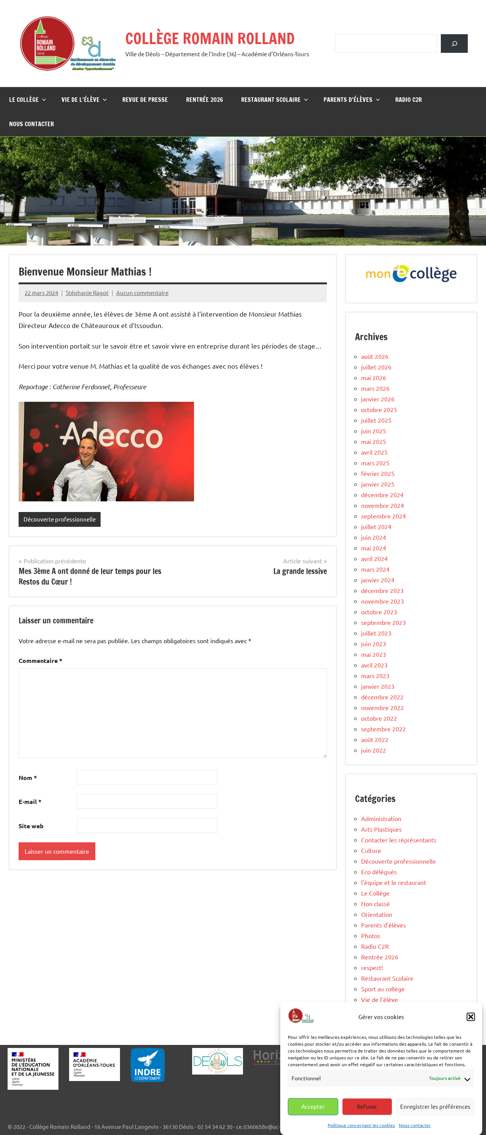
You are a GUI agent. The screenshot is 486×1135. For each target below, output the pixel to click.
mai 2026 (373, 377)
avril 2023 (374, 665)
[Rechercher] (454, 43)
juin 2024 (373, 537)
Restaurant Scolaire (271, 99)
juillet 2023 (376, 633)
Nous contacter (415, 1125)
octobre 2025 (379, 409)
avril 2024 (374, 558)
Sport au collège (383, 988)
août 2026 (374, 356)
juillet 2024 (376, 526)
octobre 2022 (379, 718)
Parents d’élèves (347, 99)
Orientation (376, 914)
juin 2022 (373, 750)
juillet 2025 (376, 420)
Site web (31, 826)
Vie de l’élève (80, 99)
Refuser (367, 1106)
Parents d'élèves (383, 925)
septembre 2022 (383, 728)
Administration (381, 818)
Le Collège (24, 99)
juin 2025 (373, 430)
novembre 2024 (382, 505)
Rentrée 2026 (204, 99)
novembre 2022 (382, 707)
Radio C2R (408, 99)
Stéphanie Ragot (87, 292)
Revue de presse (145, 99)
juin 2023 (373, 643)
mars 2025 (375, 462)
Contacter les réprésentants (398, 839)
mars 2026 (375, 388)
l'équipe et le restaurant (393, 882)
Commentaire (40, 660)
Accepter (313, 1106)
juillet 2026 (376, 367)
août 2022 (374, 739)
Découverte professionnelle (60, 519)
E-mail (30, 801)
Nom (28, 778)
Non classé (375, 903)
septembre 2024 (383, 516)
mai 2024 (373, 548)
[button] (471, 1017)
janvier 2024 (377, 579)
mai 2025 (373, 441)
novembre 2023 (382, 601)
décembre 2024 (382, 494)
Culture (371, 850)
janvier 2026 (377, 399)
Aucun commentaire (142, 292)
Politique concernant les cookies (361, 1125)
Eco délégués (379, 871)
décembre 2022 (382, 697)
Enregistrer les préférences (435, 1106)
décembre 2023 (382, 590)
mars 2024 (375, 569)
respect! (372, 967)
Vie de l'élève (379, 999)
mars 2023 (375, 675)
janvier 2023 (377, 686)
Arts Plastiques (381, 829)
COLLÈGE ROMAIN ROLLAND (210, 38)
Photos (370, 935)
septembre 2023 (383, 622)
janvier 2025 (377, 484)
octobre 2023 (379, 611)
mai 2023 (373, 654)
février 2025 (377, 473)
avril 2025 (374, 452)
